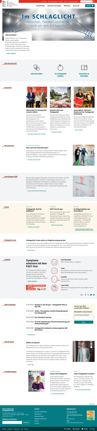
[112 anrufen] (37, 287)
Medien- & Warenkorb (41, 418)
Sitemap (26, 429)
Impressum (9, 429)
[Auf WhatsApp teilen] (91, 294)
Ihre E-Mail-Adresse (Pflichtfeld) (81, 315)
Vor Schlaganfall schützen (60, 74)
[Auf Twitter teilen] (88, 294)
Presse (36, 421)
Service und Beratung (41, 411)
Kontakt (4, 429)
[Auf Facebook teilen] (85, 294)
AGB (22, 429)
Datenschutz (17, 429)
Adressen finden (36, 73)
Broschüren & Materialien (84, 74)
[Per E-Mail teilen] (94, 294)
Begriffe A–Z (38, 414)
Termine (37, 423)
